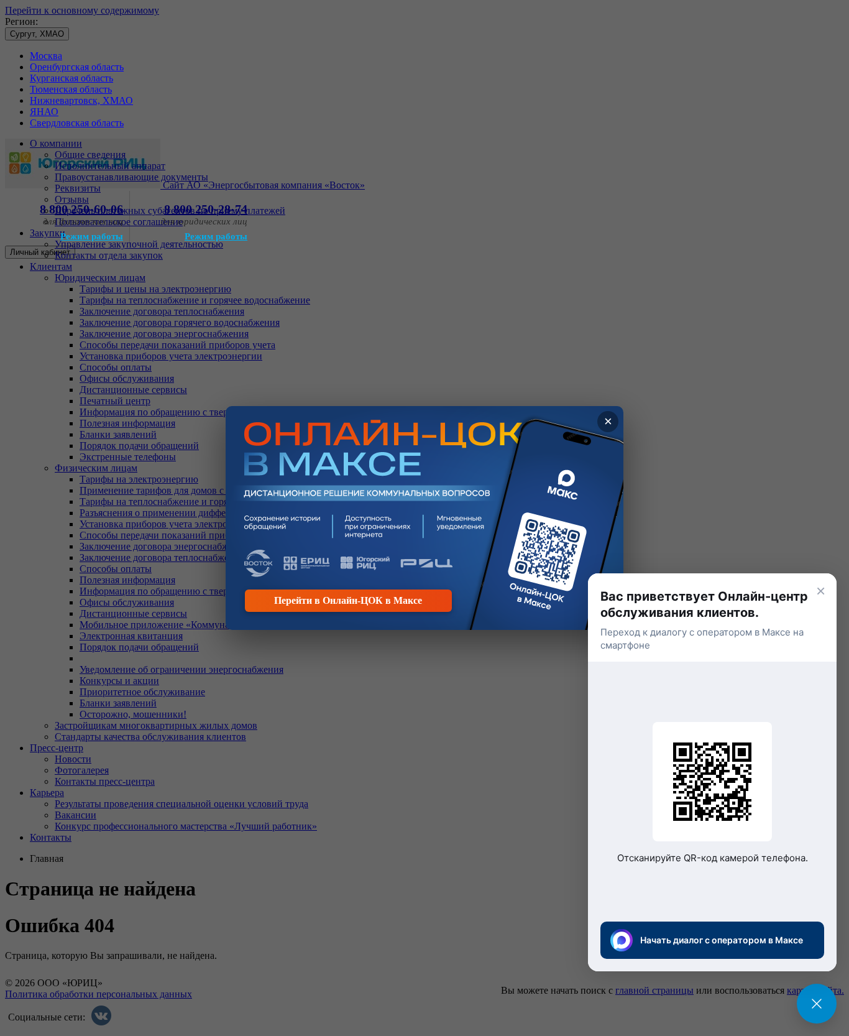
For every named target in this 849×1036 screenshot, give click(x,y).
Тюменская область (71, 89)
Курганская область (71, 78)
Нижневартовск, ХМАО (81, 100)
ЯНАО (44, 111)
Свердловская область (77, 123)
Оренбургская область (77, 67)
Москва (46, 55)
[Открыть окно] (817, 1004)
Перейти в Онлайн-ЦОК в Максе (348, 600)
